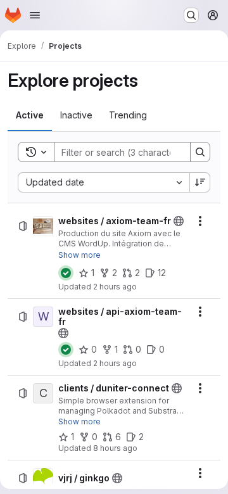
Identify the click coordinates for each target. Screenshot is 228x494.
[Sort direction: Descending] (200, 182)
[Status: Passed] (65, 273)
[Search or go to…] (191, 15)
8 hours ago (115, 448)
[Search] (200, 152)
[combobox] (103, 182)
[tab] (30, 115)
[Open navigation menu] (35, 15)
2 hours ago (115, 286)
